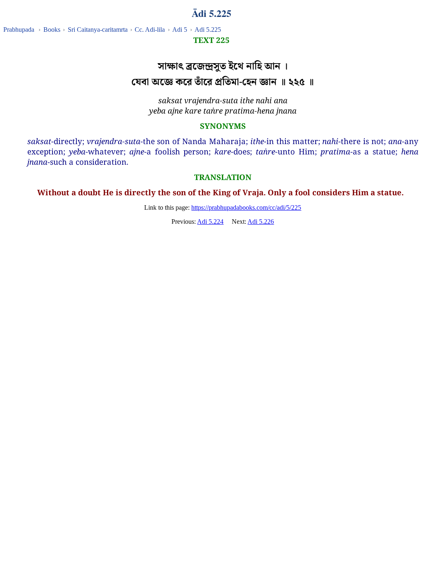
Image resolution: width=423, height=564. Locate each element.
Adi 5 (179, 29)
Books (51, 29)
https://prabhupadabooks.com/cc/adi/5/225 (246, 207)
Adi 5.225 (208, 29)
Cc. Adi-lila (150, 29)
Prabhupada (18, 29)
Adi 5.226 (260, 221)
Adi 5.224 (210, 221)
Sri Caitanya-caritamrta (98, 29)
